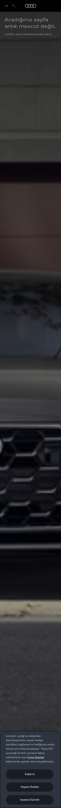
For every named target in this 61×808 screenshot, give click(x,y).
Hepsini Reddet (30, 787)
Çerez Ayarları (35, 757)
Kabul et (29, 774)
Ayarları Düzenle (29, 799)
